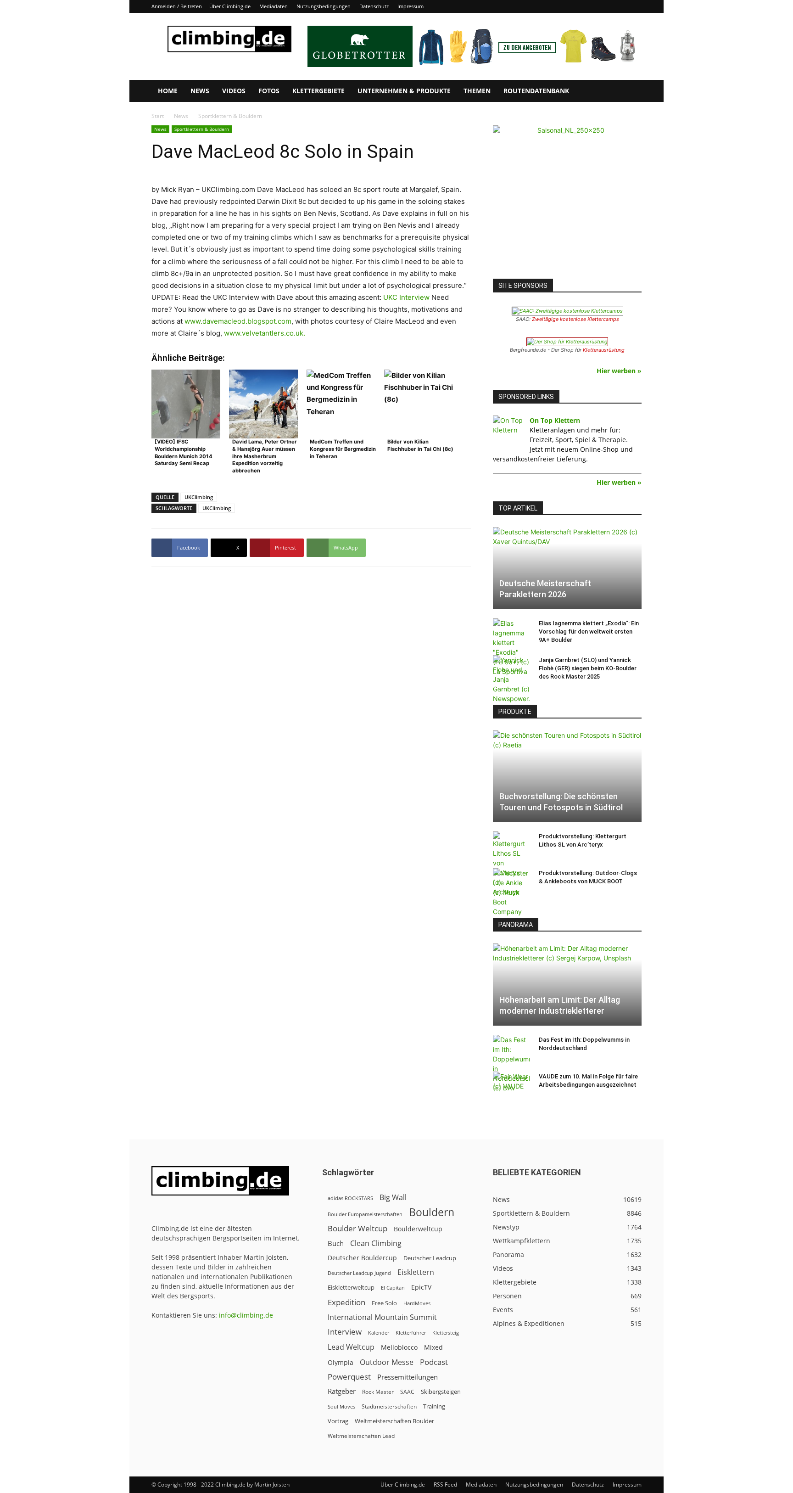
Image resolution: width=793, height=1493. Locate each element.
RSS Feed (445, 1484)
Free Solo (384, 1303)
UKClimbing (198, 497)
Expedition (346, 1302)
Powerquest (349, 1376)
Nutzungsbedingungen (323, 6)
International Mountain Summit (382, 1317)
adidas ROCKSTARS (350, 1198)
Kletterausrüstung (604, 350)
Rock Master (378, 1392)
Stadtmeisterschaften (389, 1406)
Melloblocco (399, 1347)
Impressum (410, 6)
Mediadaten (273, 6)
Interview (345, 1331)
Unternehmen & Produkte (404, 90)
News (199, 90)
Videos (234, 90)
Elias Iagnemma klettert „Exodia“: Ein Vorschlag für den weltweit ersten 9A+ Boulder (589, 631)
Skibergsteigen (441, 1391)
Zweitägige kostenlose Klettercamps (575, 319)
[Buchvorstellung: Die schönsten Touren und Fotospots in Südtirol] (567, 776)
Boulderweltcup (418, 1229)
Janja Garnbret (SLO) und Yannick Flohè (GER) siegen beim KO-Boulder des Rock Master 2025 (588, 668)
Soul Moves (341, 1406)
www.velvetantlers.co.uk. (264, 333)
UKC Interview (406, 297)
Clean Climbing (376, 1243)
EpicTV (421, 1287)
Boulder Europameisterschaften (365, 1214)
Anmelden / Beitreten (176, 6)
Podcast (434, 1362)
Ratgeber (342, 1391)
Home (168, 90)
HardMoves (416, 1303)
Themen (477, 90)
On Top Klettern (555, 420)
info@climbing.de (246, 1315)
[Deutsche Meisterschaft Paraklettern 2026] (567, 568)
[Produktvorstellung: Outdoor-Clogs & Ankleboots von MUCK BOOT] (511, 892)
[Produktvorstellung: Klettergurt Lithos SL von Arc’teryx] (511, 864)
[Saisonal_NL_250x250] (567, 199)
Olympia (340, 1362)
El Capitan (393, 1288)
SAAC (407, 1392)
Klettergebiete (318, 90)
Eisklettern (415, 1272)
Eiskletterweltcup (351, 1287)
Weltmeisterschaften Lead (361, 1435)
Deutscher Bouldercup (362, 1257)
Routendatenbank (536, 90)
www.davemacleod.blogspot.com (237, 321)
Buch (336, 1243)
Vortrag (338, 1421)
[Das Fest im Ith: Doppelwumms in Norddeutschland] (511, 1064)
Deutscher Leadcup (429, 1258)
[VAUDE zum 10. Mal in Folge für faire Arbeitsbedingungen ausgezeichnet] (511, 1085)
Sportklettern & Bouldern (201, 129)
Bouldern (431, 1212)
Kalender (378, 1332)
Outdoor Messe (386, 1362)
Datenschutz (374, 6)
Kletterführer (411, 1333)
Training (434, 1406)
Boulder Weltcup (357, 1228)
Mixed (433, 1347)
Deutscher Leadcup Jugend (359, 1272)
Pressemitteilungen (407, 1376)
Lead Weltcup (351, 1347)
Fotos (268, 90)
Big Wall (393, 1197)
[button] (631, 91)
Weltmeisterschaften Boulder (394, 1421)
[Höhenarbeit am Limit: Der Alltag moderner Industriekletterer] (567, 984)
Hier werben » (619, 370)
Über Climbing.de (230, 6)
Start (157, 116)
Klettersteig (445, 1332)
